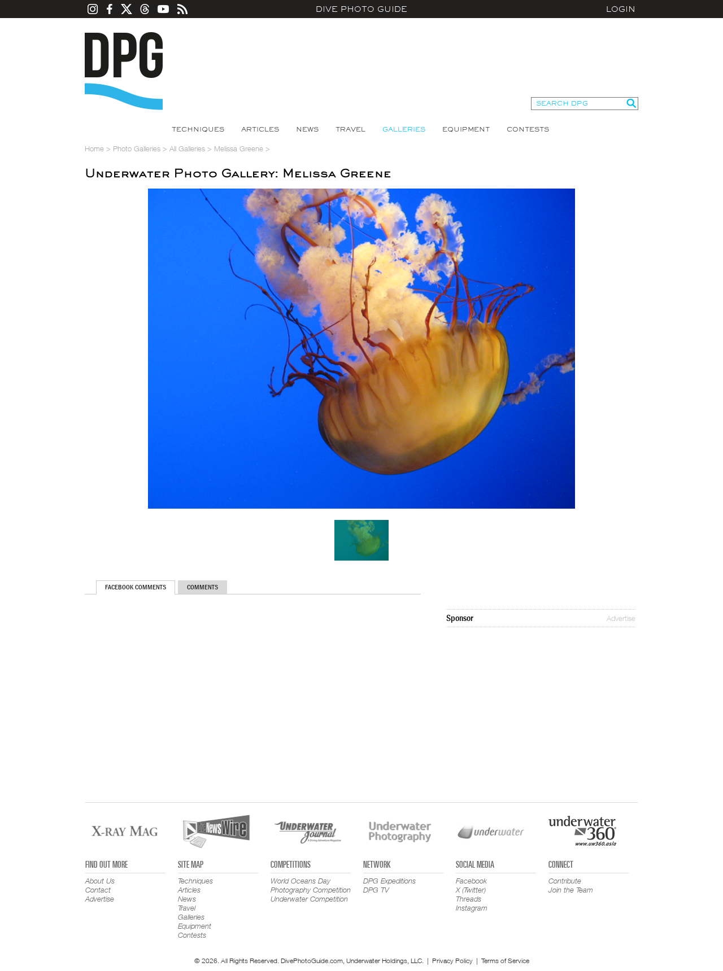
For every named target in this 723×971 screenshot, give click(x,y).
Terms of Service (505, 960)
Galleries (403, 129)
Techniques (198, 129)
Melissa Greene (238, 148)
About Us (100, 880)
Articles (260, 129)
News (307, 129)
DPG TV (376, 889)
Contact (98, 889)
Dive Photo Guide (361, 9)
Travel (350, 129)
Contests (528, 129)
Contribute (564, 880)
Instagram (471, 907)
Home (94, 148)
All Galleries (187, 148)
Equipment (466, 129)
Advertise (621, 618)
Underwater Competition (309, 898)
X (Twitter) (471, 889)
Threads (468, 898)
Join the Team (570, 889)
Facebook (471, 880)
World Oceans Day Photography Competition (311, 885)
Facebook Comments (135, 587)
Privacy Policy (452, 960)
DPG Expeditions (389, 880)
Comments (202, 587)
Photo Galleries (136, 148)
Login (620, 9)
